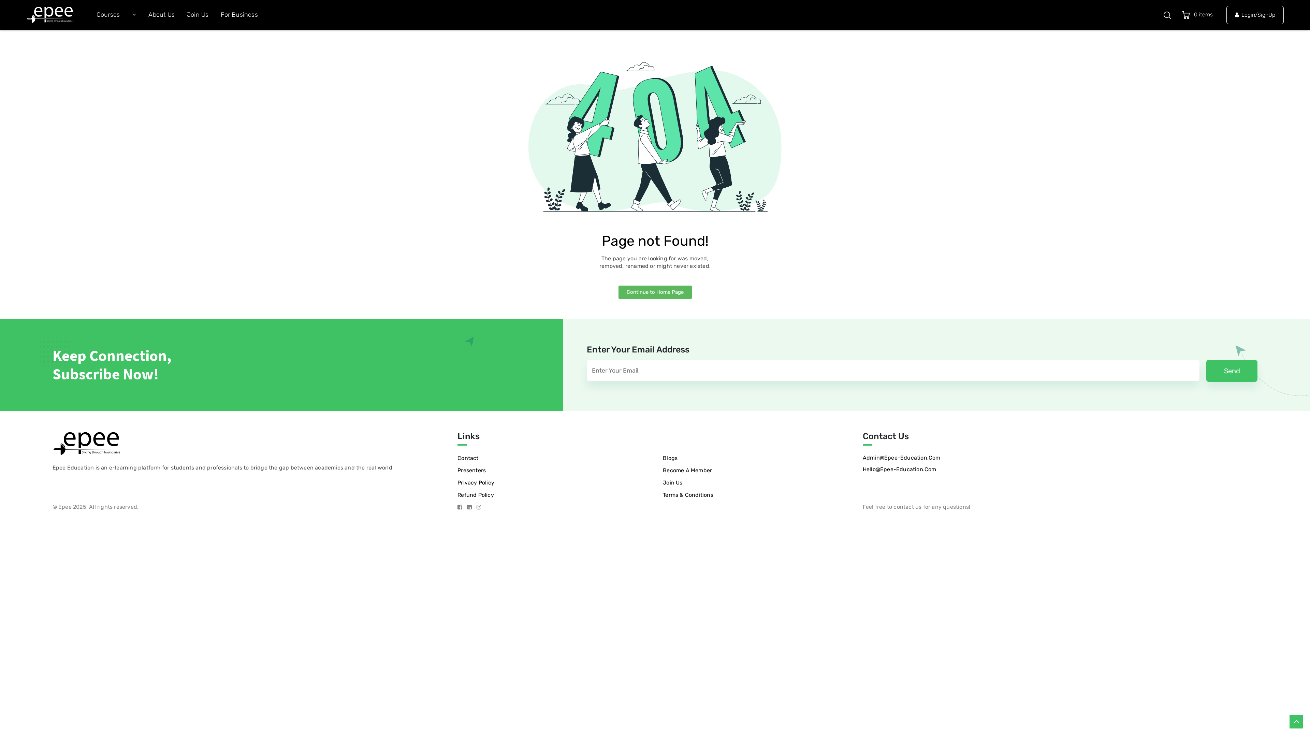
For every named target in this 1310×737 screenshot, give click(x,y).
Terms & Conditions (688, 495)
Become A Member (687, 470)
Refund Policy (475, 495)
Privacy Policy (475, 482)
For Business (239, 14)
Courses (108, 14)
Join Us (197, 14)
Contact (467, 458)
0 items (1205, 14)
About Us (161, 14)
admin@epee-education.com (902, 457)
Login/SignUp (1258, 15)
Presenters (471, 470)
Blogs (670, 458)
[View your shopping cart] (1187, 15)
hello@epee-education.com (899, 469)
